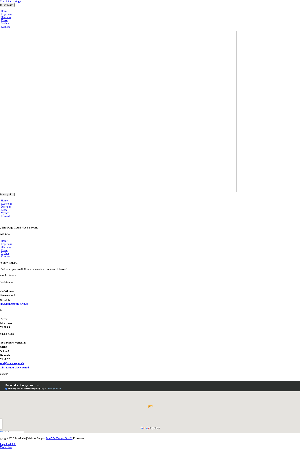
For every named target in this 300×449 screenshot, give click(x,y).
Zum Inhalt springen (11, 1)
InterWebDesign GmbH (59, 438)
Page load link (8, 444)
